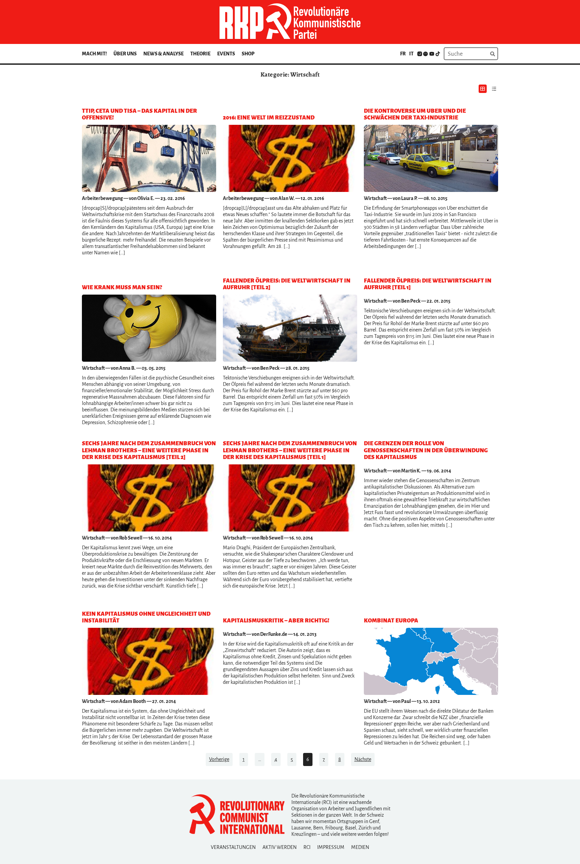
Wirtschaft (375, 198)
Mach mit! (94, 53)
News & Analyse (163, 53)
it (411, 53)
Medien (360, 847)
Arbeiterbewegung (102, 198)
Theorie (200, 53)
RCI (306, 847)
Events (226, 53)
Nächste (362, 759)
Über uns (125, 53)
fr (403, 53)
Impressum (330, 847)
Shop (248, 53)
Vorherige (219, 759)
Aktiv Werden (279, 847)
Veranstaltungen (233, 847)
